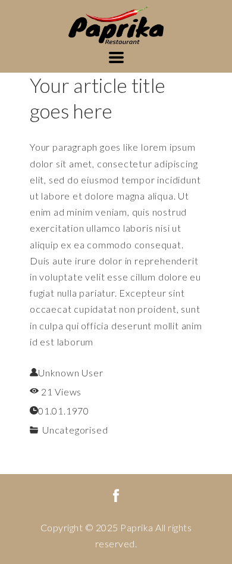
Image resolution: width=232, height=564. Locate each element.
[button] (116, 57)
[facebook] (116, 495)
